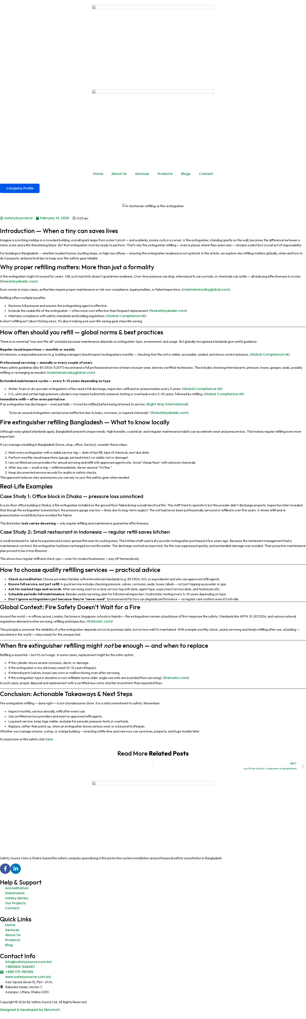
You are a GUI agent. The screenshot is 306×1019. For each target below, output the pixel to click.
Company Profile (19, 188)
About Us (119, 173)
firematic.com (100, 621)
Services (142, 173)
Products (165, 173)
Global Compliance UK (126, 316)
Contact (206, 173)
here (50, 739)
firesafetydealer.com (19, 281)
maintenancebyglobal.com (206, 289)
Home (98, 173)
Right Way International (167, 404)
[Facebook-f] (5, 868)
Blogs (185, 173)
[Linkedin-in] (15, 868)
